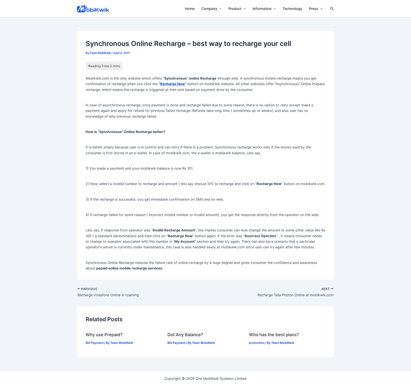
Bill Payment (95, 343)
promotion (257, 343)
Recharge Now (172, 84)
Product (234, 8)
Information (262, 8)
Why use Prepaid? (104, 334)
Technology (292, 8)
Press (313, 8)
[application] (219, 8)
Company (209, 8)
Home (190, 8)
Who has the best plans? (274, 334)
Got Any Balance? (185, 334)
